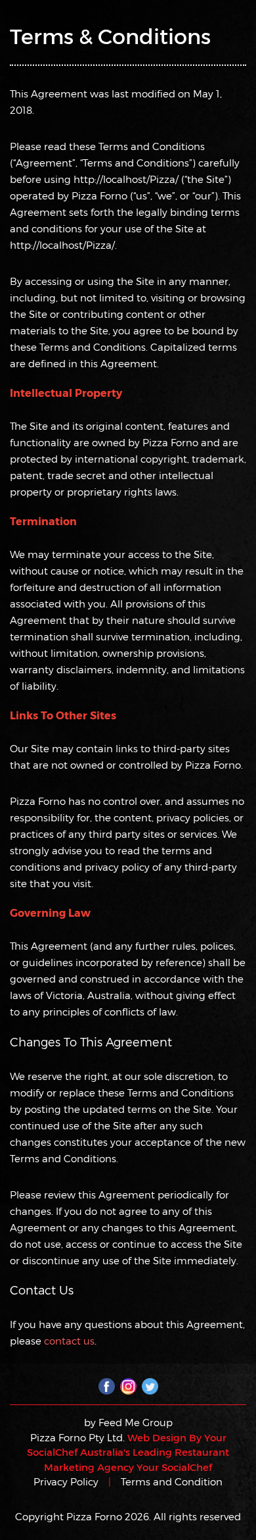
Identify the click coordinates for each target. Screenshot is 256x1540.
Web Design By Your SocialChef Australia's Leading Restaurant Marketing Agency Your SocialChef (128, 1452)
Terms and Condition (172, 1481)
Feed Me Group (135, 1422)
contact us (69, 1341)
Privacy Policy (65, 1481)
